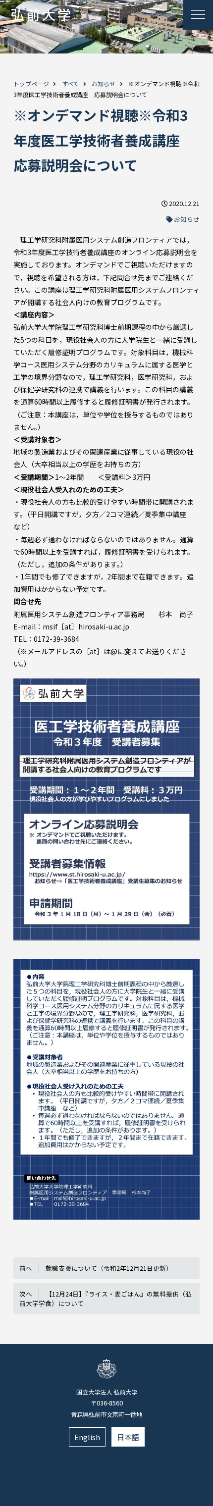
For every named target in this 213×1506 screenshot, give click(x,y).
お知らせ (103, 83)
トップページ (31, 83)
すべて (70, 83)
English (87, 1437)
